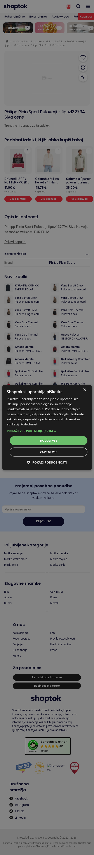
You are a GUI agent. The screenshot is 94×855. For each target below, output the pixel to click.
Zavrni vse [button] (48, 452)
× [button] (84, 389)
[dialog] (47, 427)
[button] (47, 431)
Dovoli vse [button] (48, 441)
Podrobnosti (29, 424)
